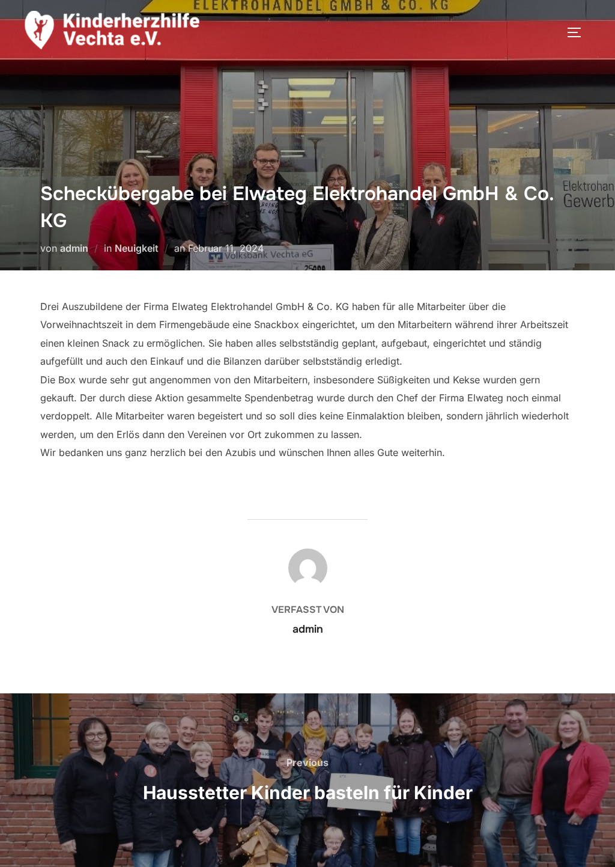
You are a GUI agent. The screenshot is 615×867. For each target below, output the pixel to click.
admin (74, 248)
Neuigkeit (137, 248)
